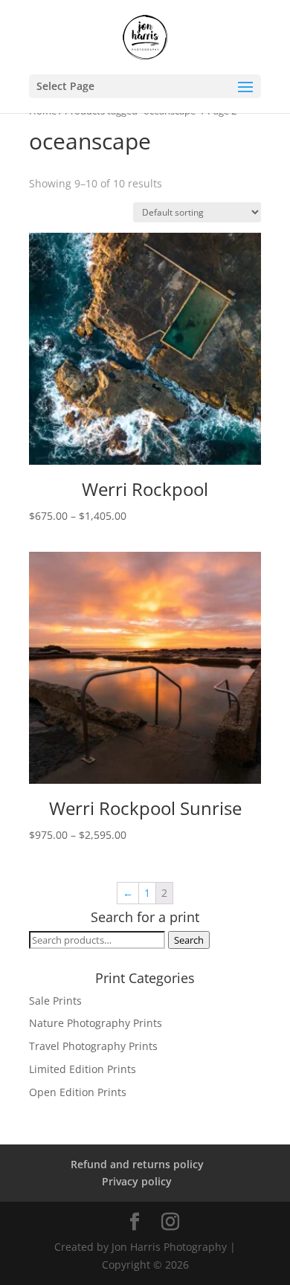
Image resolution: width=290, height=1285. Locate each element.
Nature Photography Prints (95, 1023)
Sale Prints (55, 1000)
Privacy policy (137, 1181)
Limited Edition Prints (82, 1069)
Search (189, 940)
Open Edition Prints (77, 1092)
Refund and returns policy (137, 1164)
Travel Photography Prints (93, 1046)
